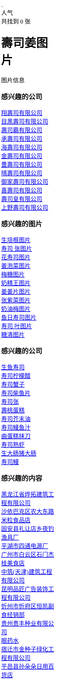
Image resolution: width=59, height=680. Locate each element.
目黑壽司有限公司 (24, 121)
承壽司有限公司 (21, 138)
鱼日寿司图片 (18, 317)
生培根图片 (16, 240)
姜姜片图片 (16, 291)
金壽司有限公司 (21, 156)
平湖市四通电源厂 (24, 546)
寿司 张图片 (16, 248)
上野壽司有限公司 (24, 207)
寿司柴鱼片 (16, 393)
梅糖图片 (13, 274)
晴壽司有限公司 (21, 173)
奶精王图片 (16, 283)
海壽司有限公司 (21, 147)
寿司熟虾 (13, 444)
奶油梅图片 (16, 309)
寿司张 (10, 401)
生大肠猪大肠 (18, 453)
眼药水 (10, 640)
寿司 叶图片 (16, 326)
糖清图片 (13, 334)
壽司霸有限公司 (21, 130)
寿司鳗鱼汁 (16, 427)
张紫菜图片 (16, 300)
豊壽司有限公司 (21, 164)
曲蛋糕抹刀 (16, 436)
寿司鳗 (10, 462)
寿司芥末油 (16, 419)
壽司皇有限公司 (21, 199)
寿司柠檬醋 (16, 376)
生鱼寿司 (13, 367)
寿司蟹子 (13, 384)
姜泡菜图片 (16, 266)
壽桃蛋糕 (13, 410)
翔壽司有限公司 (21, 113)
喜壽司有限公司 (21, 190)
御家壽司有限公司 (24, 181)
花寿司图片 (16, 257)
